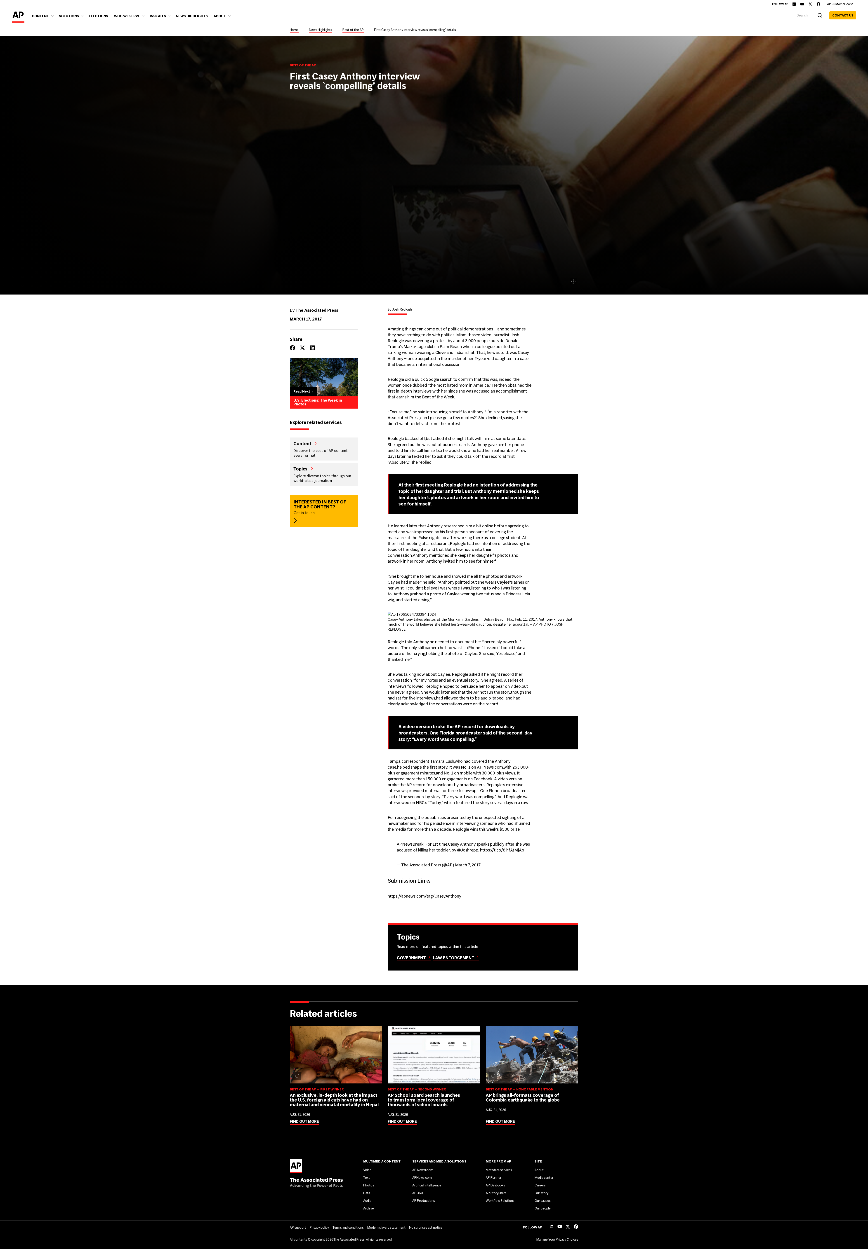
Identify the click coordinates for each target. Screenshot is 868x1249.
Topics (300, 468)
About (539, 1170)
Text (366, 1177)
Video (367, 1170)
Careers (540, 1185)
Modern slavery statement (386, 1227)
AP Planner (493, 1177)
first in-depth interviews (410, 391)
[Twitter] (810, 4)
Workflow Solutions (500, 1200)
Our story (541, 1193)
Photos (368, 1185)
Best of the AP (353, 30)
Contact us (842, 15)
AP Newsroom (422, 1170)
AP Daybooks (495, 1185)
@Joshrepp (467, 850)
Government (411, 958)
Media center (544, 1177)
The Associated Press (349, 1239)
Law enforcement (453, 958)
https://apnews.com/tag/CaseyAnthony (424, 896)
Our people (543, 1208)
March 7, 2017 (468, 865)
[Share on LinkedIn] (312, 348)
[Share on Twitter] (302, 348)
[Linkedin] (794, 4)
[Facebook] (818, 4)
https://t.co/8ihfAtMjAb (502, 850)
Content (302, 443)
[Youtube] (802, 4)
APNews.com (422, 1177)
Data (366, 1193)
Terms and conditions (348, 1227)
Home (294, 30)
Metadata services (499, 1170)
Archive (368, 1208)
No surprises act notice (425, 1227)
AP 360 (417, 1193)
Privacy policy (319, 1227)
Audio (367, 1200)
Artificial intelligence (426, 1185)
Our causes (543, 1200)
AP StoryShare (496, 1193)
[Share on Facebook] (292, 348)
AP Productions (423, 1200)
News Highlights (320, 30)
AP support (298, 1227)
